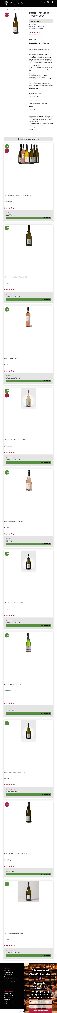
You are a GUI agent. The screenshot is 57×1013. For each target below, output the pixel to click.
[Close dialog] (55, 965)
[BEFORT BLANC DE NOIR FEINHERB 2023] (28, 826)
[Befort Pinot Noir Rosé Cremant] (28, 494)
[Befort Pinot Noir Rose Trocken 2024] (28, 412)
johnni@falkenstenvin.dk (13, 980)
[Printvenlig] (52, 9)
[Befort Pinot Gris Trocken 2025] (28, 575)
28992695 (11, 978)
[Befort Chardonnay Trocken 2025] (28, 744)
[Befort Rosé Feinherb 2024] (28, 331)
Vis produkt (45, 218)
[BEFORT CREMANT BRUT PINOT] (28, 657)
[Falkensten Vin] (13, 3)
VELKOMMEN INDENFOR (40, 1011)
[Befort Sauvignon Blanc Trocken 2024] (28, 249)
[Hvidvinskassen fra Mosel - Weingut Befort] (28, 168)
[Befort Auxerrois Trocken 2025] (28, 905)
